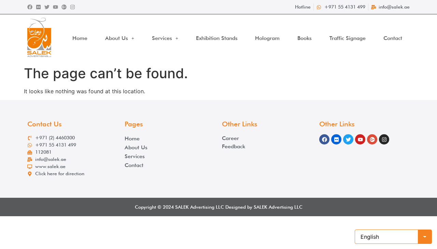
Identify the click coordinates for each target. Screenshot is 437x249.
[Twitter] (47, 7)
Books (304, 38)
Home (79, 38)
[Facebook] (29, 7)
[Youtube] (55, 7)
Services (162, 38)
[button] (120, 38)
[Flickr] (38, 7)
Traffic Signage (347, 38)
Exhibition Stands (217, 38)
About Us (116, 38)
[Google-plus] (64, 7)
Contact (392, 38)
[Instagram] (72, 7)
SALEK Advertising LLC (199, 207)
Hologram (267, 38)
